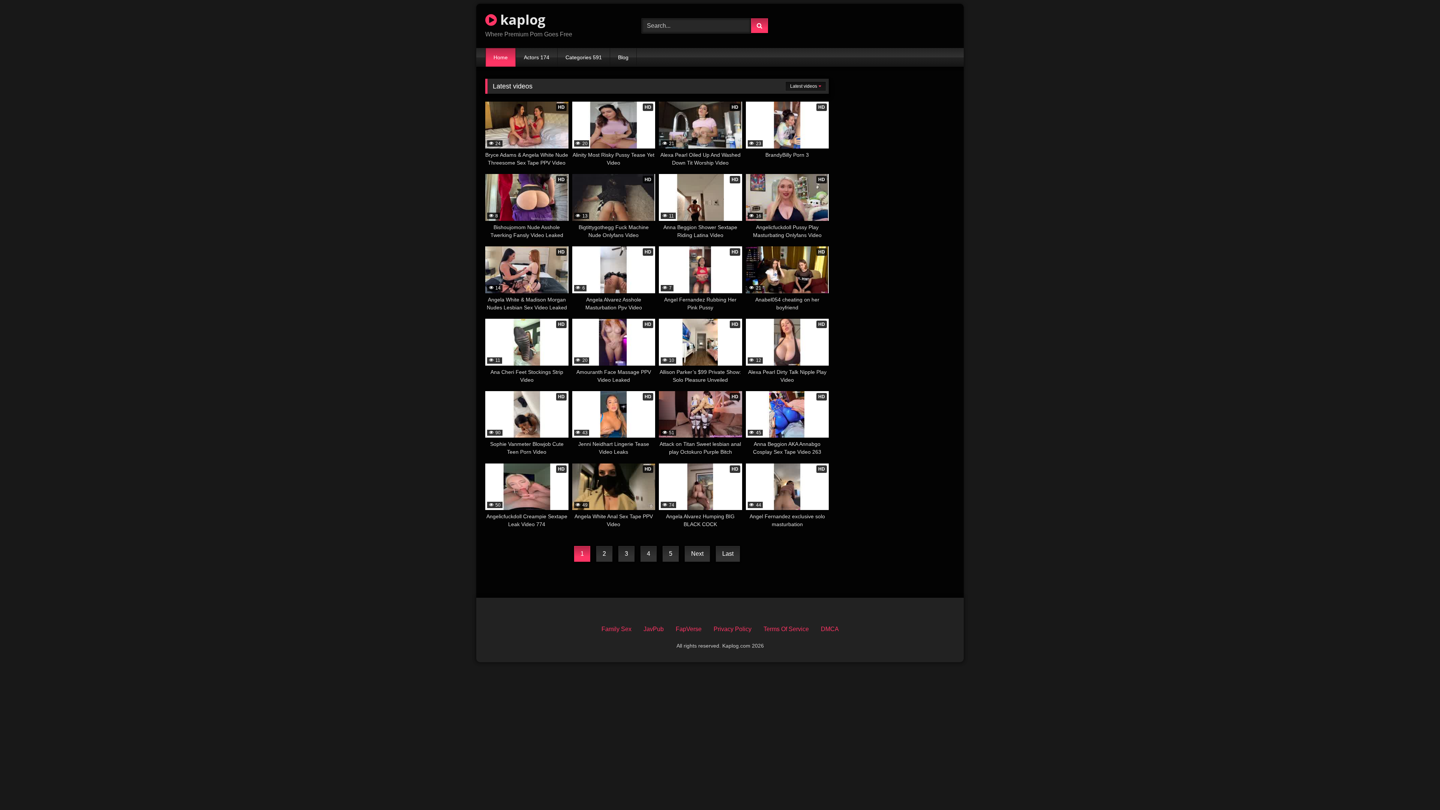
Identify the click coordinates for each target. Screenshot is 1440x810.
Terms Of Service (786, 629)
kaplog (521, 19)
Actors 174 (536, 57)
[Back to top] (1416, 787)
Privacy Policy (733, 629)
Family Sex (617, 629)
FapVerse (689, 629)
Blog (623, 57)
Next (697, 553)
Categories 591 (584, 57)
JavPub (654, 629)
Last (728, 553)
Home (501, 57)
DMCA (830, 629)
